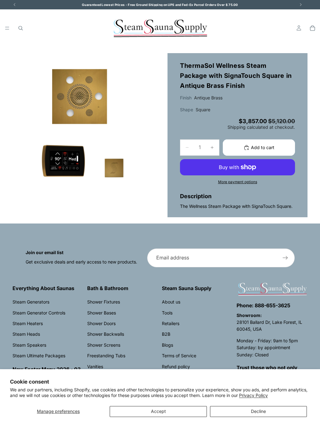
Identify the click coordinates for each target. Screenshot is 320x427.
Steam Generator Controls (38, 312)
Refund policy (176, 366)
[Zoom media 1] (82, 123)
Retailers (170, 323)
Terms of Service (179, 355)
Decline (258, 411)
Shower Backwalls (105, 334)
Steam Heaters (27, 323)
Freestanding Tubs (106, 355)
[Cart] (312, 28)
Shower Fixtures (103, 301)
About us (171, 301)
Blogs (167, 345)
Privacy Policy (253, 395)
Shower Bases (101, 312)
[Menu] (7, 28)
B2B (166, 334)
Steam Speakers (29, 345)
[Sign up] (285, 257)
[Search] (21, 28)
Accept (158, 411)
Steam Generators (30, 301)
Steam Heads (26, 334)
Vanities (95, 366)
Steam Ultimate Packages (38, 355)
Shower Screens (103, 345)
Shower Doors (101, 323)
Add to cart (262, 147)
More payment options (237, 182)
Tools (167, 312)
